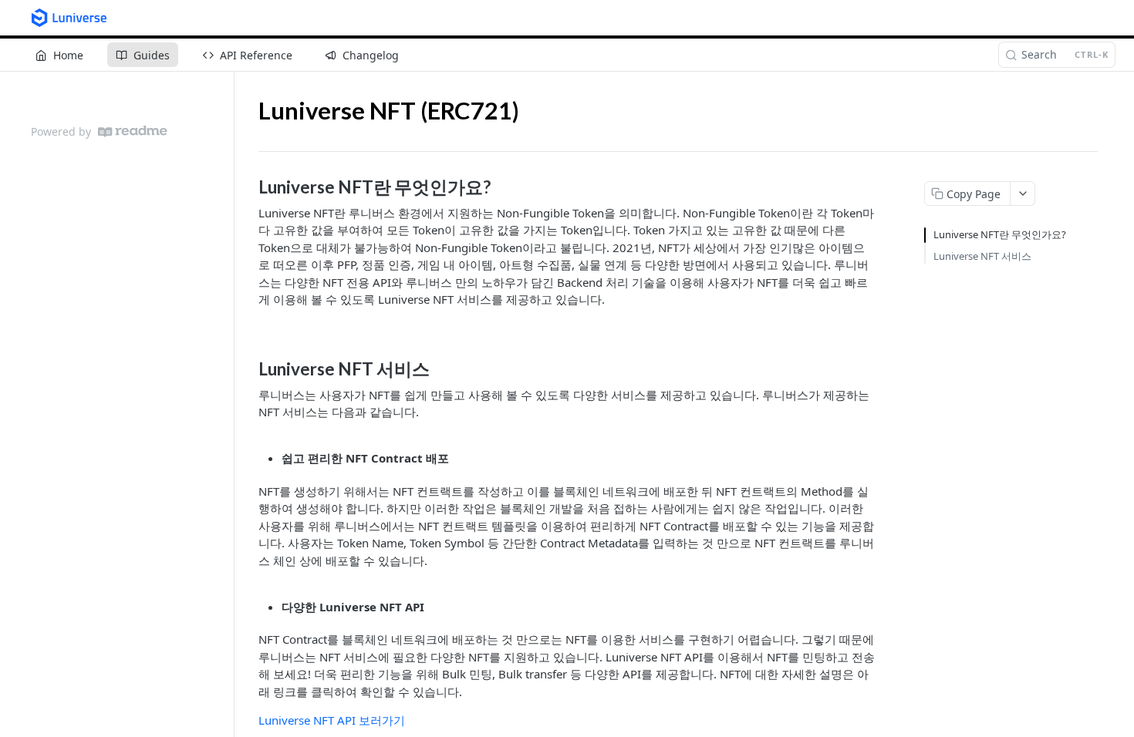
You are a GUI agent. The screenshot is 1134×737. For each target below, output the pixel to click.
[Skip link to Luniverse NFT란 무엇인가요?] (248, 187)
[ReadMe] (132, 131)
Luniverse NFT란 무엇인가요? (999, 234)
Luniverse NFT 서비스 (982, 256)
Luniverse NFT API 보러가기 (331, 720)
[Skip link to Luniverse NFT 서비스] (248, 369)
